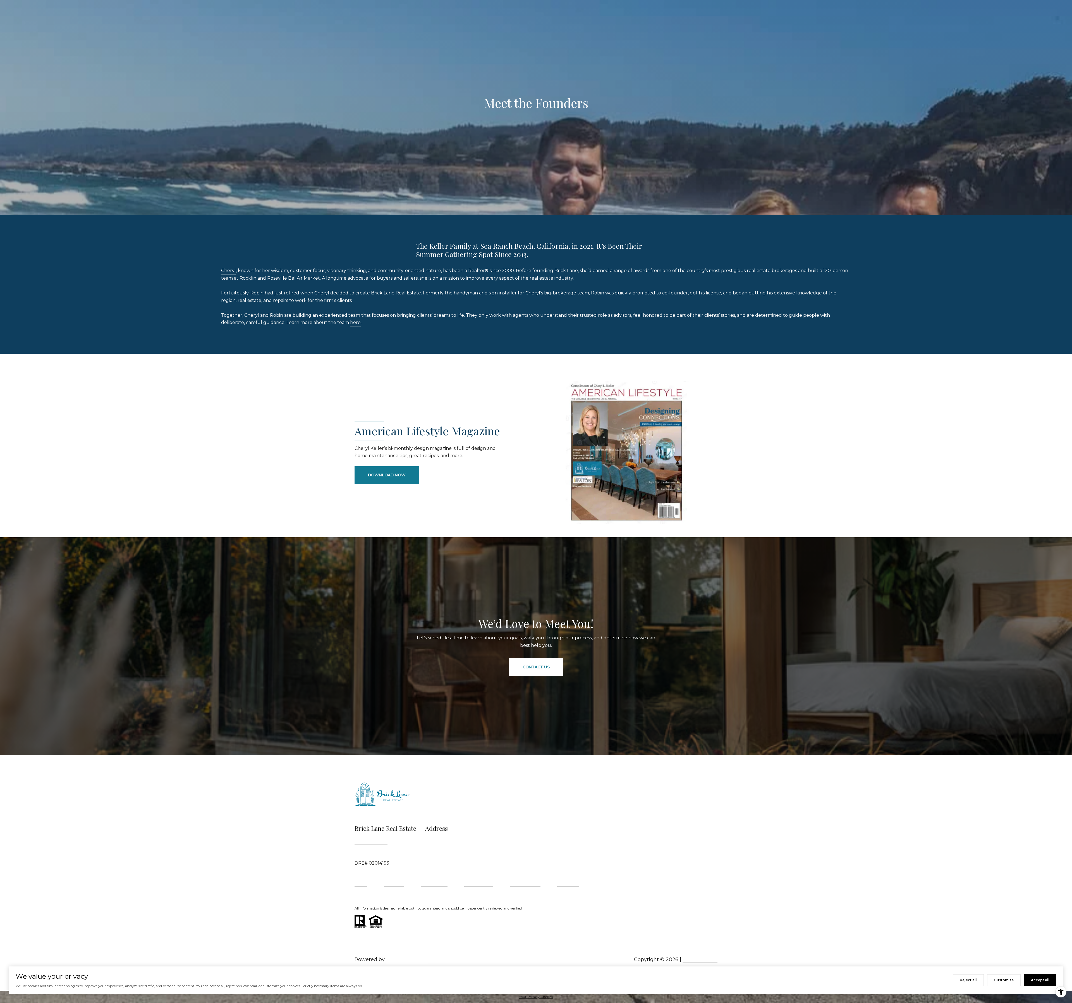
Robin (257, 293)
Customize (1004, 980)
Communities (434, 884)
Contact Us (568, 884)
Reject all (968, 980)
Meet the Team (525, 884)
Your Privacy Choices (536, 997)
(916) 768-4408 (371, 840)
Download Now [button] (387, 474)
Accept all (1040, 980)
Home (361, 884)
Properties (394, 884)
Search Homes (478, 884)
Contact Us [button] (536, 667)
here (355, 322)
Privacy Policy (700, 959)
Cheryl (228, 270)
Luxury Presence (407, 959)
